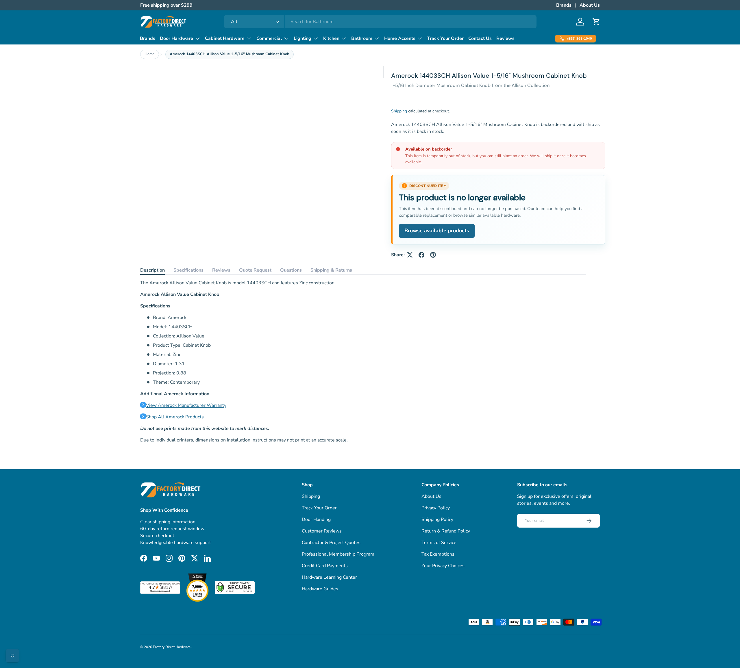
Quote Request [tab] (255, 270)
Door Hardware (176, 38)
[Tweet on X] (410, 255)
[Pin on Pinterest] (433, 255)
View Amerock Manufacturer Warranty (186, 405)
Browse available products (436, 230)
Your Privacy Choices (443, 566)
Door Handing (316, 519)
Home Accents (399, 38)
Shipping (399, 111)
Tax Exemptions (437, 554)
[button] (596, 21)
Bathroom (361, 38)
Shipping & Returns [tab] (331, 270)
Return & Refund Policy (445, 531)
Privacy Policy (435, 508)
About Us (590, 5)
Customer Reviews (322, 531)
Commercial (269, 38)
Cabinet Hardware (225, 38)
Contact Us (480, 38)
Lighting (302, 38)
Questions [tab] (291, 270)
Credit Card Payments (325, 566)
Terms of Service (438, 542)
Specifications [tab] (188, 270)
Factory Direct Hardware (172, 647)
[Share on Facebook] (421, 255)
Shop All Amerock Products (175, 417)
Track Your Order (445, 38)
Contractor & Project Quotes (331, 542)
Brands (563, 5)
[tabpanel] (363, 361)
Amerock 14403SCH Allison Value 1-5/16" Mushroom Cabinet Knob (229, 54)
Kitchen (331, 38)
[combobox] (380, 21)
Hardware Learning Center (329, 577)
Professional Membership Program (338, 554)
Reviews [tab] (221, 270)
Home (150, 54)
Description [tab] (152, 270)
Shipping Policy (437, 519)
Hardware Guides (320, 589)
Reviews (505, 38)
